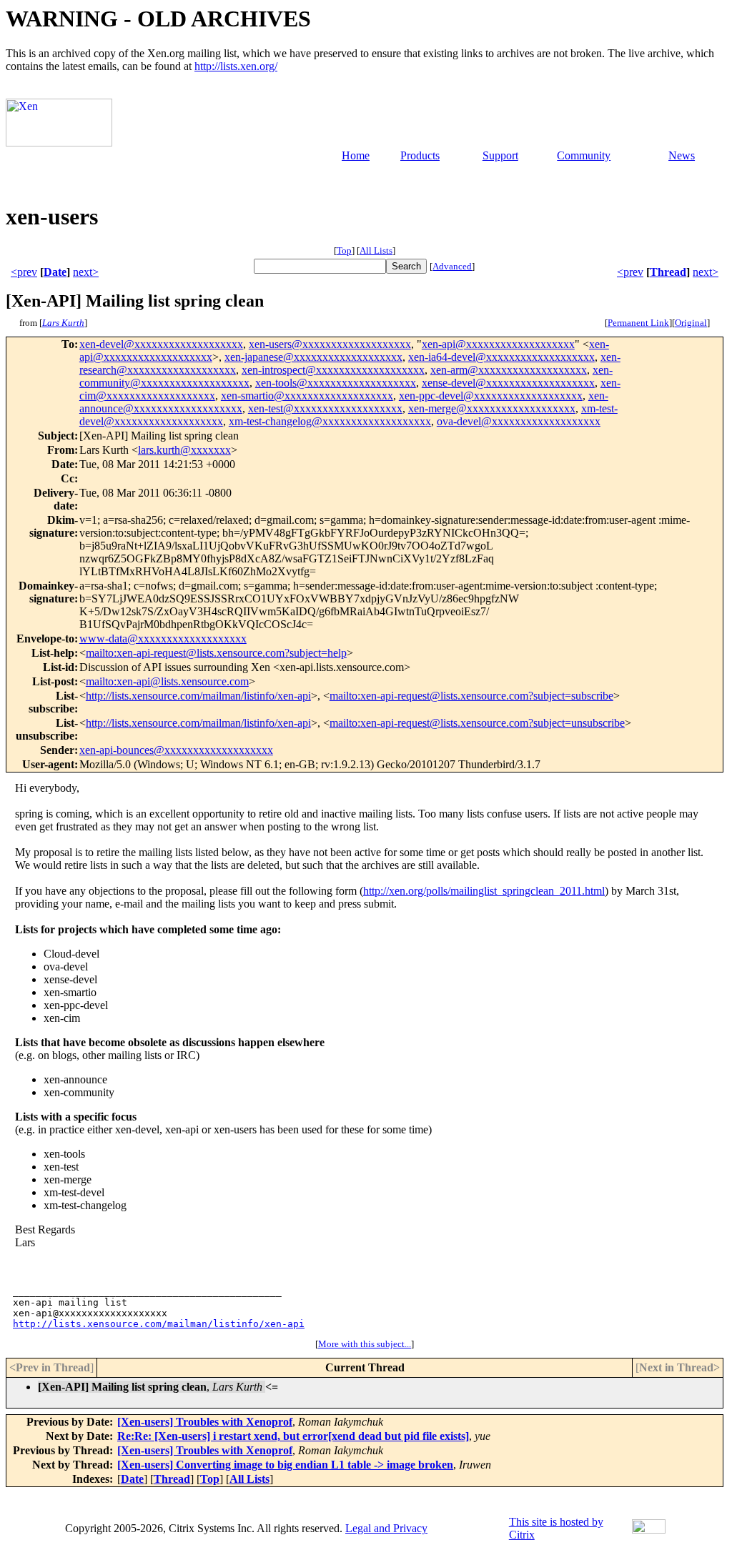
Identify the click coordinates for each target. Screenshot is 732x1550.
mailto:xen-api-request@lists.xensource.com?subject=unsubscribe (477, 723)
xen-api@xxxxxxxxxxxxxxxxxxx (498, 344)
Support (500, 155)
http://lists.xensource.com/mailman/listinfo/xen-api (198, 696)
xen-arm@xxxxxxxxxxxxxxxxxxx (508, 370)
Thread (668, 272)
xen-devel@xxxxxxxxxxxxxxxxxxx (161, 344)
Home (356, 155)
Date (55, 272)
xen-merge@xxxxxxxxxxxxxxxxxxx (491, 408)
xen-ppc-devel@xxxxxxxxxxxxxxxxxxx (491, 395)
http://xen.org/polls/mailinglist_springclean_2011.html (484, 891)
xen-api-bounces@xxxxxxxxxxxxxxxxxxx (176, 750)
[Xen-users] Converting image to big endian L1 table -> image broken (285, 1465)
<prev (24, 272)
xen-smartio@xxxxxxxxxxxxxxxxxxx (307, 395)
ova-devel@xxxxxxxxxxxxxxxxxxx (518, 421)
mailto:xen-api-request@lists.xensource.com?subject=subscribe (471, 696)
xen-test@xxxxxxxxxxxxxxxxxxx (325, 408)
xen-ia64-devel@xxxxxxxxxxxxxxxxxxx (501, 357)
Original (691, 322)
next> (86, 272)
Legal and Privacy (386, 1528)
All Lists (376, 250)
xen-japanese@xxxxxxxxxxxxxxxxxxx (313, 357)
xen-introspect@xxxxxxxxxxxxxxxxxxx (333, 370)
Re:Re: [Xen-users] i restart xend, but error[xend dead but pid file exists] (293, 1436)
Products (420, 155)
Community (583, 155)
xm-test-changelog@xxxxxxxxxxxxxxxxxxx (330, 421)
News (681, 155)
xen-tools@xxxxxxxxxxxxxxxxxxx (335, 383)
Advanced (452, 266)
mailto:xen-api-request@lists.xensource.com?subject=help (216, 653)
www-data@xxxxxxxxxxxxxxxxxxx (163, 638)
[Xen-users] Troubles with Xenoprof (204, 1422)
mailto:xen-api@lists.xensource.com (167, 681)
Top (344, 250)
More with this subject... (364, 1343)
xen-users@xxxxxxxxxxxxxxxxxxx (330, 344)
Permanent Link (638, 322)
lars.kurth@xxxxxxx (184, 450)
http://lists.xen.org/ (235, 66)
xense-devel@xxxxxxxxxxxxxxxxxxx (508, 383)
